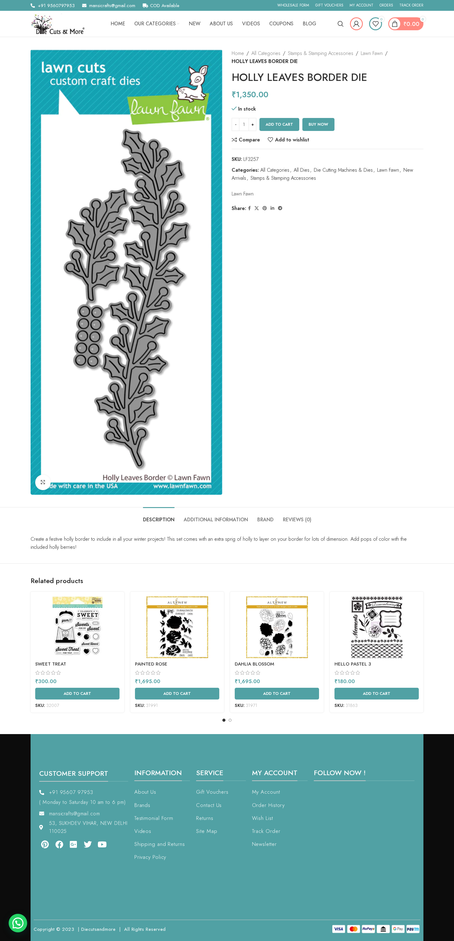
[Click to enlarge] (43, 482)
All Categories (265, 53)
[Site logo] (60, 23)
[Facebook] (54, 844)
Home (238, 53)
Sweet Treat (50, 664)
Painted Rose (151, 664)
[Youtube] (97, 844)
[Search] (340, 24)
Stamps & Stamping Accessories (320, 53)
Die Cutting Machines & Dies (343, 170)
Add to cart (279, 124)
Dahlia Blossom (254, 664)
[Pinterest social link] (265, 208)
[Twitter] (83, 844)
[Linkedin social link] (272, 208)
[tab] (158, 516)
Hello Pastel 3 (352, 664)
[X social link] (257, 208)
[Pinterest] (40, 844)
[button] (18, 923)
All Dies (301, 170)
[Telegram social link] (280, 208)
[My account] (356, 24)
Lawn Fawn (372, 53)
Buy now (318, 124)
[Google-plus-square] (69, 844)
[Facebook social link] (249, 208)
